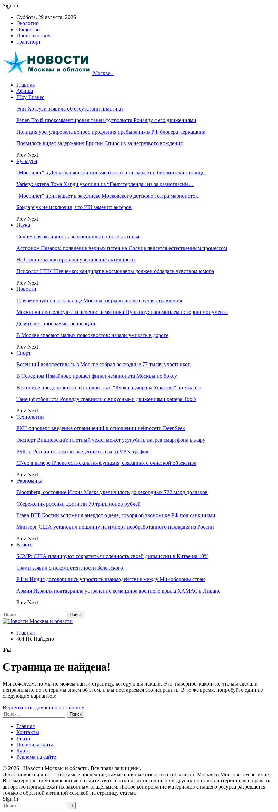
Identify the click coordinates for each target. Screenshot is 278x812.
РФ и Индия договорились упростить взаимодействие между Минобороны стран (110, 579)
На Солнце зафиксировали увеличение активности (75, 260)
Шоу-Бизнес (30, 97)
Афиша (24, 91)
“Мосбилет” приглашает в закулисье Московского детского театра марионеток (107, 196)
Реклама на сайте (36, 757)
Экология (27, 23)
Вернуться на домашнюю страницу (43, 707)
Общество (28, 29)
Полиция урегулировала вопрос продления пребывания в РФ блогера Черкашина (110, 132)
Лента (23, 738)
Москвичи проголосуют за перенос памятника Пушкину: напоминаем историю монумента (122, 312)
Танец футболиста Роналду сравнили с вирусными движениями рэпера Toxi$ (106, 399)
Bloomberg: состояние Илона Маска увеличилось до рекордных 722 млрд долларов (112, 492)
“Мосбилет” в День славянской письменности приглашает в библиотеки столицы (111, 172)
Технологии (30, 417)
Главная (25, 85)
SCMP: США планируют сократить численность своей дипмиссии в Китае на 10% (112, 556)
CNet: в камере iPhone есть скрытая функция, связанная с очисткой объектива (106, 463)
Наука (23, 225)
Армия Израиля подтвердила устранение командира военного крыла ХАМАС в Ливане (118, 591)
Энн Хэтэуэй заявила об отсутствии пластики (69, 109)
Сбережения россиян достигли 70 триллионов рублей (78, 504)
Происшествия (33, 35)
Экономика (29, 481)
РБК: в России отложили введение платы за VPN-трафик (82, 451)
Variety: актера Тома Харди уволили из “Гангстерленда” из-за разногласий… (105, 184)
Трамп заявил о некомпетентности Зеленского (69, 568)
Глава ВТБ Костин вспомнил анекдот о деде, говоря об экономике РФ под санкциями (115, 515)
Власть (24, 544)
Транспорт (28, 42)
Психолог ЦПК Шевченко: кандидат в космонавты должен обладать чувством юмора (115, 271)
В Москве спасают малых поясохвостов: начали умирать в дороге (92, 335)
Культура (26, 161)
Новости (26, 289)
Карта (23, 751)
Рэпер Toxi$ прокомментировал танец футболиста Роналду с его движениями (106, 120)
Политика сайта (34, 744)
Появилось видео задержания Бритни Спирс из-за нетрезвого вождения (99, 143)
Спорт (23, 353)
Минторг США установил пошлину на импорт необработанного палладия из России (115, 527)
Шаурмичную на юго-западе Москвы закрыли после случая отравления (99, 300)
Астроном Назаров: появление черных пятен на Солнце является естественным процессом (121, 248)
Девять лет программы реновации (55, 323)
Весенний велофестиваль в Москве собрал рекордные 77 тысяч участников (103, 364)
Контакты (27, 732)
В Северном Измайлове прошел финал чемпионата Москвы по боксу (96, 376)
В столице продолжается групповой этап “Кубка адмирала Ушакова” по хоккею (108, 387)
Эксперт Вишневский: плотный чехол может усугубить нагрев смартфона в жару (110, 440)
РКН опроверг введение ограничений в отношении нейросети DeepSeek (100, 428)
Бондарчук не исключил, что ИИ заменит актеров (74, 207)
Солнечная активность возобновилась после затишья (77, 236)
